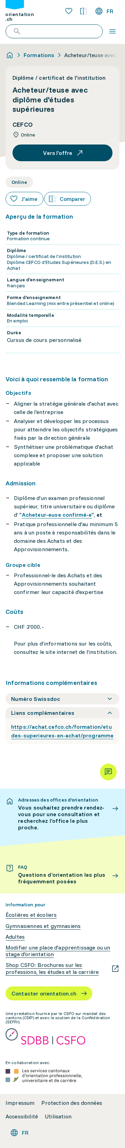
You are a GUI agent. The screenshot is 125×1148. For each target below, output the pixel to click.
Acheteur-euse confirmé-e (57, 514)
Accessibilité (22, 1116)
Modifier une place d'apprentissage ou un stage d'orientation (58, 951)
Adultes (15, 937)
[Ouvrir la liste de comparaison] (83, 11)
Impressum (20, 1103)
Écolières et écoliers (31, 915)
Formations (39, 55)
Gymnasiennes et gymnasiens (43, 926)
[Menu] (112, 31)
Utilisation (58, 1116)
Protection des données (71, 1103)
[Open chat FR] (108, 772)
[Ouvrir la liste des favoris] (69, 11)
